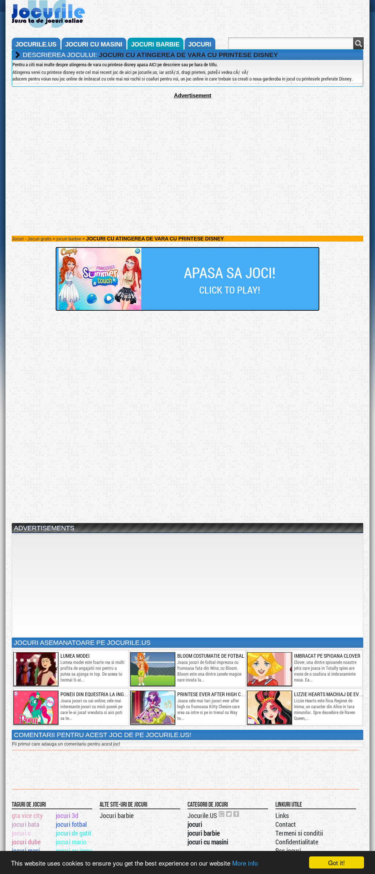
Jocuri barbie (117, 815)
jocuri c (21, 833)
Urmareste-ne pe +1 (222, 814)
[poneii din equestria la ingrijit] (35, 707)
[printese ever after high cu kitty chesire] (152, 707)
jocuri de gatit (74, 833)
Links (282, 815)
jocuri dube (26, 841)
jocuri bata (25, 824)
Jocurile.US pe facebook (236, 814)
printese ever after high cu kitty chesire (226, 694)
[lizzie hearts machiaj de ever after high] (269, 707)
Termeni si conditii (299, 833)
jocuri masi (26, 850)
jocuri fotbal (71, 824)
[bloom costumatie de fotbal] (152, 669)
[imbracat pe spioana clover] (269, 669)
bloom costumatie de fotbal (210, 655)
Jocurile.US (202, 815)
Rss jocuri (288, 850)
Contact (285, 824)
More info (245, 862)
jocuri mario (71, 841)
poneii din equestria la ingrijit (97, 694)
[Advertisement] (187, 149)
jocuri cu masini (93, 44)
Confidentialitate (296, 841)
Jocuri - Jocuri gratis (32, 239)
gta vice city (27, 815)
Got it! (336, 862)
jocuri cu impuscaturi (77, 850)
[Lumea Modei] (35, 669)
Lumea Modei (75, 655)
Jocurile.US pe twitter (229, 814)
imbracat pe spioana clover (327, 655)
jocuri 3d (67, 815)
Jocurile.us (35, 44)
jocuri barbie (155, 44)
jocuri (199, 44)
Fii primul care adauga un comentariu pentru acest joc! (66, 744)
